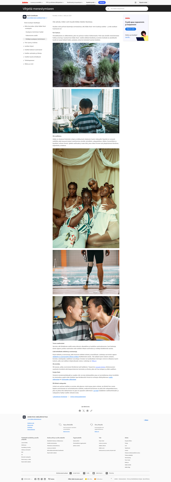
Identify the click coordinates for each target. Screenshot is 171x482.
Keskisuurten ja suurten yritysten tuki (107, 450)
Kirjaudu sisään (143, 2)
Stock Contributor (32, 15)
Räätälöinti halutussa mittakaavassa (55, 440)
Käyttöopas (29, 427)
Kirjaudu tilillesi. (128, 440)
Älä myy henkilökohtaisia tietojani (134, 479)
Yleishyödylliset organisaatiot (79, 443)
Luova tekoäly (24, 442)
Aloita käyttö (30, 425)
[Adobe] (25, 2)
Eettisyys (127, 462)
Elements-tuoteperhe (26, 457)
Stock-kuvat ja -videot (26, 459)
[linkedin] (45, 479)
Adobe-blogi (127, 467)
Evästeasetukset (122, 479)
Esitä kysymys (66, 431)
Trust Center (127, 460)
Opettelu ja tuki (90, 2)
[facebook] (35, 479)
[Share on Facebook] (80, 411)
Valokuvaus (23, 445)
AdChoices (147, 479)
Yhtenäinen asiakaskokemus (53, 445)
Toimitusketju (128, 457)
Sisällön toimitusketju (52, 443)
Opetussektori (76, 440)
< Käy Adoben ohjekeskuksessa (34, 419)
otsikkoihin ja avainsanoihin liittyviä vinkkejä (66, 357)
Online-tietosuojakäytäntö (78, 397)
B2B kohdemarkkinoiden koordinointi (55, 450)
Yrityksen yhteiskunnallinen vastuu (132, 452)
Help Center (101, 440)
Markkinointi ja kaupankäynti (74, 2)
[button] (135, 2)
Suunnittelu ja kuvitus (26, 447)
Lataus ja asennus (103, 443)
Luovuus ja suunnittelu (35, 2)
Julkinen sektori (76, 445)
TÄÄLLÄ (94, 361)
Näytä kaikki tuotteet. (26, 461)
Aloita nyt (97, 431)
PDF (22, 452)
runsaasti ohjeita (100, 367)
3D (22, 454)
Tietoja (126, 443)
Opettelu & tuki (30, 423)
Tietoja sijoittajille (129, 455)
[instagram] (38, 479)
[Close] (111, 478)
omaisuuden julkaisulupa (69, 379)
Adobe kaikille (128, 464)
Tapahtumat (127, 448)
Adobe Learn (101, 448)
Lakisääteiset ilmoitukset (60, 397)
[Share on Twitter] (84, 411)
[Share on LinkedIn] (87, 411)
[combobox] (126, 8)
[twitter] (42, 479)
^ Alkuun (146, 420)
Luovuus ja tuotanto (51, 448)
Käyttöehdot (115, 479)
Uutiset (126, 450)
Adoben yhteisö (102, 445)
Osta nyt (102, 2)
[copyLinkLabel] (91, 411)
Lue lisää (96, 390)
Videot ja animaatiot (25, 449)
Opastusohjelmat (31, 429)
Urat (126, 445)
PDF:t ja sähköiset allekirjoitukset (54, 2)
